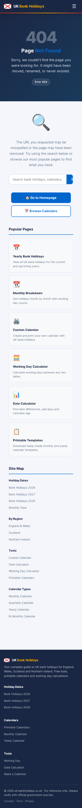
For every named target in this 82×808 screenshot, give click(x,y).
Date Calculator (19, 564)
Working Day (12, 760)
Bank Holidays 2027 (22, 494)
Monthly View (17, 507)
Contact (9, 801)
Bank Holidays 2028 (22, 501)
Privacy (29, 801)
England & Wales (19, 526)
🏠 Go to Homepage (41, 198)
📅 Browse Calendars (41, 211)
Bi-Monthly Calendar (22, 616)
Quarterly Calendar (21, 602)
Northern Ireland (19, 539)
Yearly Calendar (19, 609)
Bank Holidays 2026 (22, 487)
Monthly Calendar (20, 596)
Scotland (14, 532)
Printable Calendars (21, 577)
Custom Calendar (20, 557)
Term (19, 801)
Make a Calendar (15, 774)
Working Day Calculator (24, 571)
